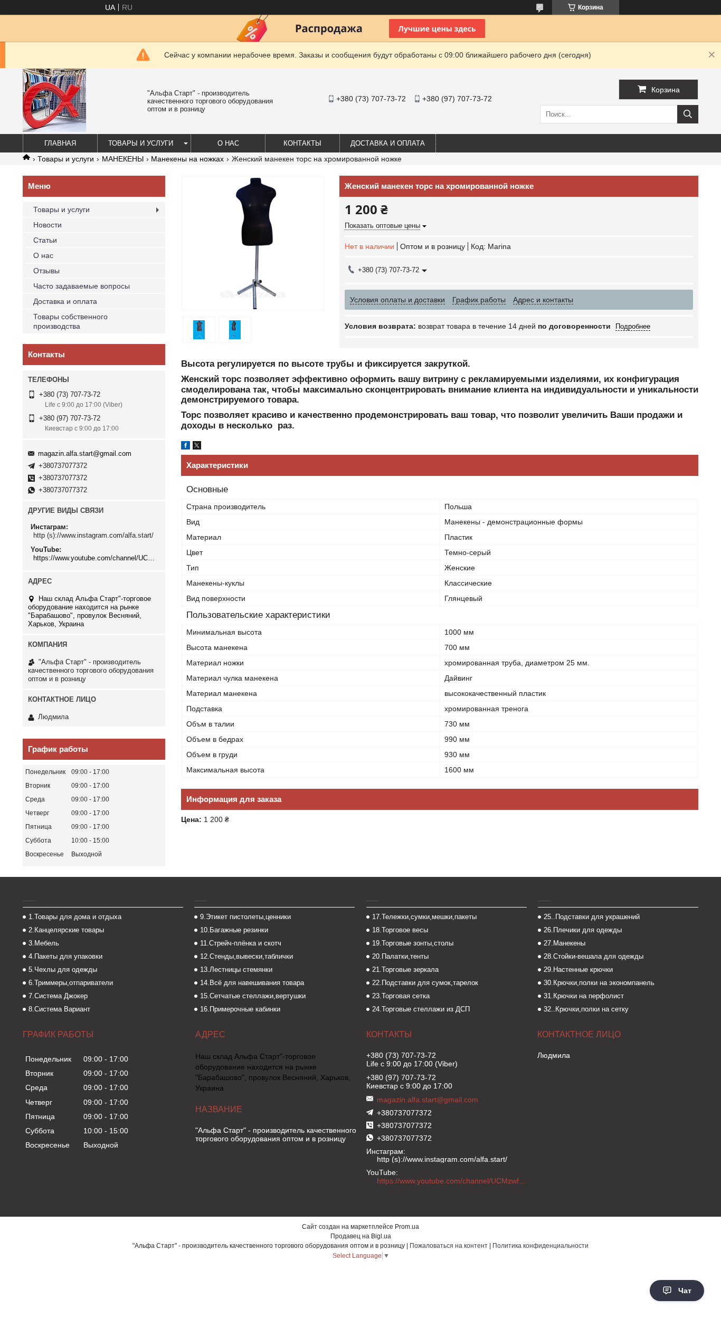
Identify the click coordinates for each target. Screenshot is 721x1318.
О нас (228, 143)
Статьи (45, 240)
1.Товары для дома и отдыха (75, 917)
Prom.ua (407, 1226)
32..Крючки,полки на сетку (586, 1009)
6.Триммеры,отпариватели (71, 983)
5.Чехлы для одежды (63, 969)
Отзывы (46, 270)
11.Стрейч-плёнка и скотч (240, 943)
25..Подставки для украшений (592, 917)
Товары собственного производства (70, 321)
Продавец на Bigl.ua (360, 1236)
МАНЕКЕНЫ (123, 159)
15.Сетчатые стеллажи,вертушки (253, 996)
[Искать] (687, 114)
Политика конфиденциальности (540, 1245)
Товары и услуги (140, 143)
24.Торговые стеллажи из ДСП (421, 1009)
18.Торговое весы (400, 930)
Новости (47, 225)
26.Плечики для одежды (583, 930)
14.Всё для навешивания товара (252, 983)
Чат (684, 1290)
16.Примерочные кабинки (240, 1009)
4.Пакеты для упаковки (65, 956)
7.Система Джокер (58, 996)
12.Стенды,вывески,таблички (246, 956)
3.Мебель (44, 943)
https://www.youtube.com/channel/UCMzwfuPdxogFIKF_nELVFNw (95, 558)
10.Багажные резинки (234, 930)
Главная (60, 143)
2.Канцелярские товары (66, 930)
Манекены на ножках (187, 159)
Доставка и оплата (387, 143)
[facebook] (185, 447)
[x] (197, 447)
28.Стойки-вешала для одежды (593, 956)
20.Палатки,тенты (400, 956)
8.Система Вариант (59, 1009)
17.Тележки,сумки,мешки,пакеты (424, 917)
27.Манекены (564, 943)
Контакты (302, 143)
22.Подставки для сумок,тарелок (425, 983)
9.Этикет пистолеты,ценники (245, 917)
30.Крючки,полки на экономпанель (599, 983)
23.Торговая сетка (401, 996)
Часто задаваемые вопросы (81, 286)
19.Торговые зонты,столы (412, 943)
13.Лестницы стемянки (236, 969)
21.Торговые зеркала (405, 969)
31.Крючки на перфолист (584, 996)
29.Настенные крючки (578, 969)
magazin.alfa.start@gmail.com (84, 453)
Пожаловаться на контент (449, 1245)
